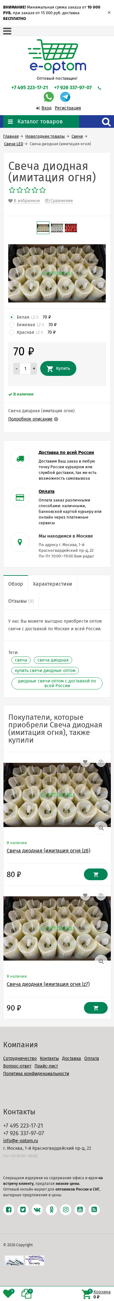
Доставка (71, 1058)
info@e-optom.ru (20, 1140)
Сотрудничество (20, 1058)
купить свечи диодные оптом (45, 670)
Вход (46, 108)
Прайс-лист (46, 1066)
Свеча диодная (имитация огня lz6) (48, 851)
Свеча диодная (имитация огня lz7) (48, 984)
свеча (21, 660)
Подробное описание (30, 419)
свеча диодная (53, 660)
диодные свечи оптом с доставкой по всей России (57, 683)
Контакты (49, 1058)
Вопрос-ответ (17, 1066)
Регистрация (68, 108)
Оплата (91, 1058)
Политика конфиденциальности (36, 1073)
